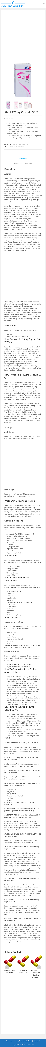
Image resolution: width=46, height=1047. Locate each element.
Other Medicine (23, 144)
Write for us (28, 1041)
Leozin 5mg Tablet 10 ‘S (23, 971)
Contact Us (37, 1041)
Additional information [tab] (23, 163)
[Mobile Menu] (40, 4)
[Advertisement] (23, 37)
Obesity (14, 144)
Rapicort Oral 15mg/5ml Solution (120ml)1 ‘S (36, 973)
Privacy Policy (18, 1041)
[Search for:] (43, 4)
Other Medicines (18, 146)
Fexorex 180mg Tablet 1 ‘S (9, 971)
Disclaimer (9, 1041)
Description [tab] (23, 159)
